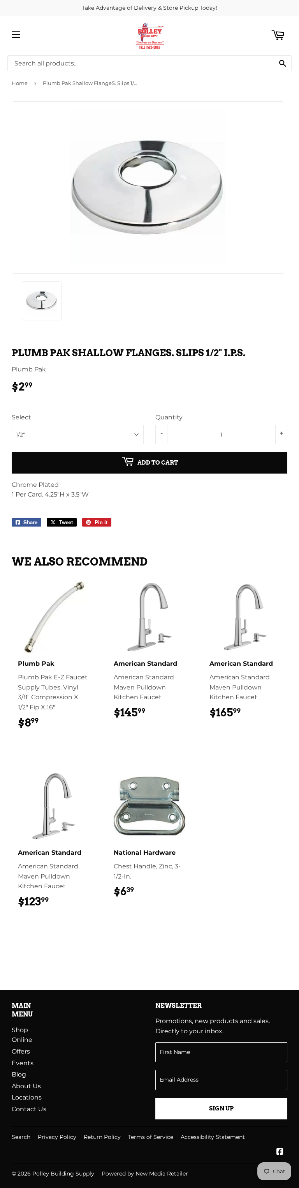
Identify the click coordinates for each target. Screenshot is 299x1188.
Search (21, 1137)
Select (21, 417)
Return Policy (102, 1137)
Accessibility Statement (213, 1137)
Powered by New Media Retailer (145, 1173)
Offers (21, 1051)
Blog (19, 1074)
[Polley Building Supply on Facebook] (279, 1152)
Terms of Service (150, 1137)
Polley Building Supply (63, 1173)
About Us (26, 1086)
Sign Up (221, 1108)
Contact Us (29, 1109)
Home (20, 83)
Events (22, 1063)
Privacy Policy (57, 1137)
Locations (27, 1097)
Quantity (169, 417)
